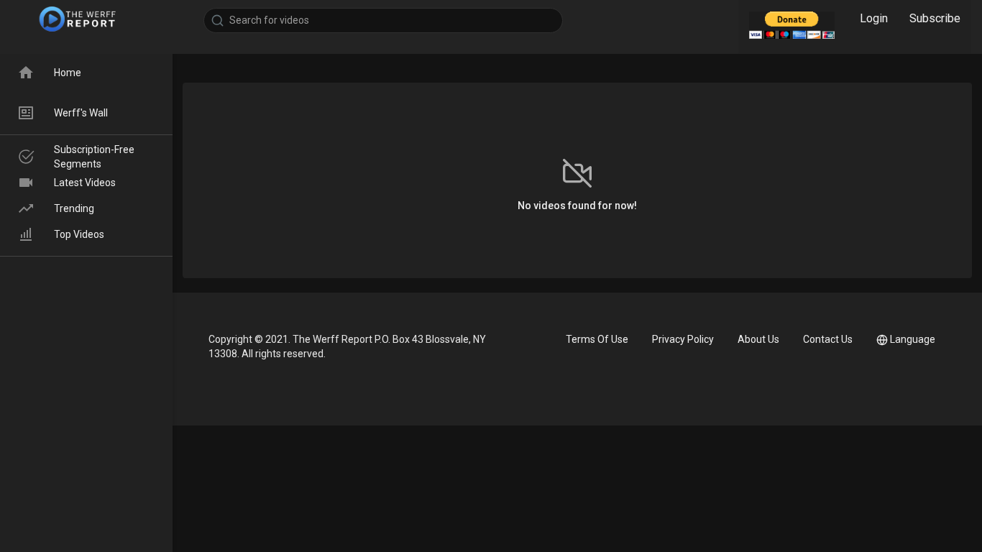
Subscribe (934, 18)
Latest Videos (85, 182)
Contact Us (828, 339)
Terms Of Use (597, 339)
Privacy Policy (683, 339)
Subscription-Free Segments (94, 157)
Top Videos (79, 234)
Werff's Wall (81, 113)
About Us (758, 339)
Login (874, 18)
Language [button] (912, 339)
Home (67, 72)
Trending (74, 208)
